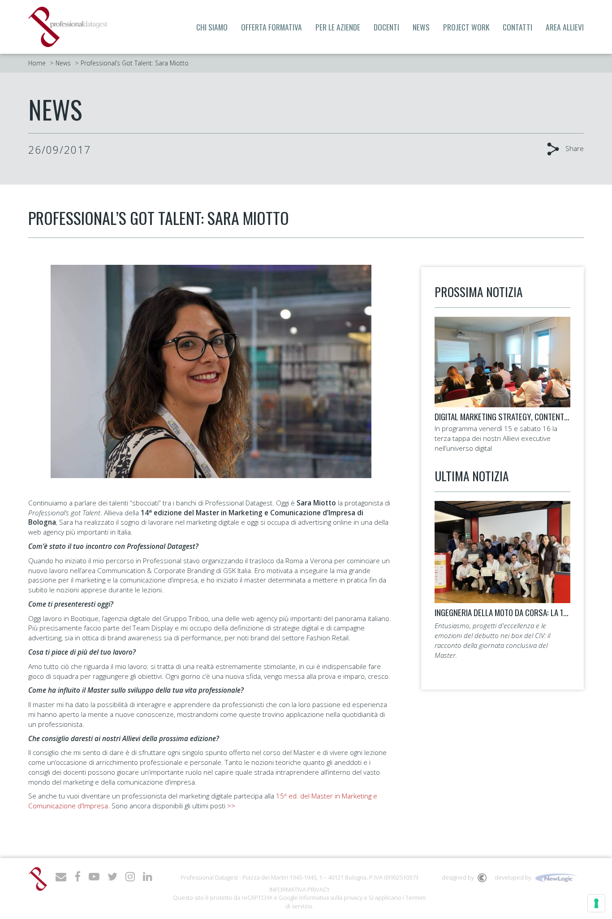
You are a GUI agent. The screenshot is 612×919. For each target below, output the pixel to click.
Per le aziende (337, 27)
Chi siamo (212, 27)
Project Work (466, 27)
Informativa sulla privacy (330, 897)
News (421, 27)
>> (231, 805)
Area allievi (565, 27)
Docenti (386, 27)
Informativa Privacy (299, 889)
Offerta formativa (271, 27)
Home (37, 63)
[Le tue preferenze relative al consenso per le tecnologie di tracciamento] (596, 903)
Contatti (517, 27)
